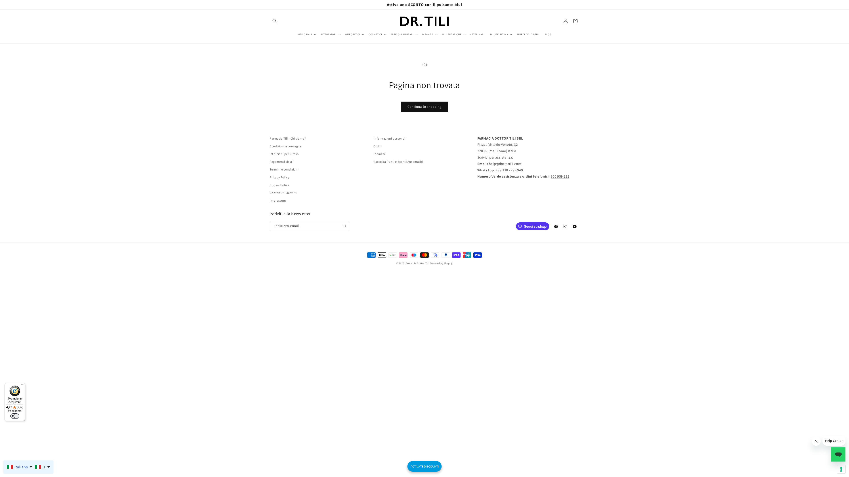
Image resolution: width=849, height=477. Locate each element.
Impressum (278, 201)
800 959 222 (560, 176)
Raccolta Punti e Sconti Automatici (398, 162)
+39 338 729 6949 (509, 170)
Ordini (377, 146)
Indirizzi (379, 154)
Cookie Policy (279, 185)
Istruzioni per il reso (284, 154)
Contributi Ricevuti (283, 193)
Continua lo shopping (424, 106)
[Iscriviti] (344, 226)
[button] (274, 21)
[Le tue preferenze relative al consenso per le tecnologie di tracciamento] (841, 469)
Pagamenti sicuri (281, 162)
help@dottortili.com (505, 163)
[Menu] (22, 385)
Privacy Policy (279, 177)
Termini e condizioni (284, 169)
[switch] (14, 416)
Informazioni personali (389, 138)
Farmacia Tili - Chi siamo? (288, 138)
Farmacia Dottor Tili (417, 263)
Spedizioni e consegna (286, 146)
